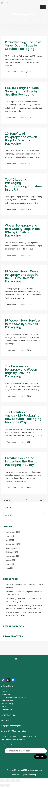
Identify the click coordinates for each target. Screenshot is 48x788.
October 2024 (12, 552)
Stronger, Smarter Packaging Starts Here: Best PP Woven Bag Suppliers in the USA (24, 607)
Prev (7, 500)
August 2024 (11, 560)
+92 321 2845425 (7, 720)
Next (41, 500)
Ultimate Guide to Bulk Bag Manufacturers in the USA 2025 (24, 593)
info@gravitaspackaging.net (12, 726)
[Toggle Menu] (43, 7)
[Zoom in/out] (2, 780)
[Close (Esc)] (17, 780)
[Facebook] (3, 680)
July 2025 (10, 536)
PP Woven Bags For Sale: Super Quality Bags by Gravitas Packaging (23, 45)
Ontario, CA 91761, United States (13, 731)
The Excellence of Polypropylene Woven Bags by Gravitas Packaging (21, 371)
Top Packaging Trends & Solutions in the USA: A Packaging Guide (23, 600)
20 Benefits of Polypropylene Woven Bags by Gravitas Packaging (21, 139)
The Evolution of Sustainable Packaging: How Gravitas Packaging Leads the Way (23, 417)
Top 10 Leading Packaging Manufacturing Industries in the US (23, 185)
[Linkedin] (13, 680)
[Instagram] (8, 680)
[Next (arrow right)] (7, 785)
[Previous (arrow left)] (2, 785)
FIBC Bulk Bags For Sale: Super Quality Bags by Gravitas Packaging (22, 91)
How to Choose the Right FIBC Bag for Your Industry (24, 586)
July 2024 (10, 564)
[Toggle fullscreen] (7, 780)
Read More (11, 72)
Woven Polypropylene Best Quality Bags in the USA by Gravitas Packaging (22, 231)
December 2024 (13, 544)
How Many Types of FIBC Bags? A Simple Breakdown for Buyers (23, 614)
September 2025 (13, 532)
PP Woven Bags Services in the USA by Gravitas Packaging (23, 324)
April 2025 (10, 540)
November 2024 (13, 548)
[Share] (12, 780)
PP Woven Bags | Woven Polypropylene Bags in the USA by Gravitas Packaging (22, 276)
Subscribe (40, 756)
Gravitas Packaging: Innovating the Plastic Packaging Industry (21, 461)
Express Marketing (29, 775)
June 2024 (10, 568)
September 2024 (13, 556)
